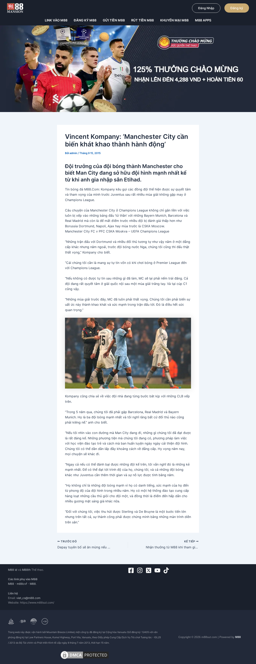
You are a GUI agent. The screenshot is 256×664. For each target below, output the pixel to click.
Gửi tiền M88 (114, 20)
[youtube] (158, 570)
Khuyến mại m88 (174, 20)
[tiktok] (167, 570)
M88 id (12, 569)
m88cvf (22, 583)
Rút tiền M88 (142, 20)
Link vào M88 (56, 20)
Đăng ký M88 (85, 20)
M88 (11, 583)
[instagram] (141, 570)
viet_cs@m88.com (28, 598)
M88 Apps (203, 20)
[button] (206, 8)
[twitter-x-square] (149, 570)
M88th (26, 569)
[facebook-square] (132, 570)
